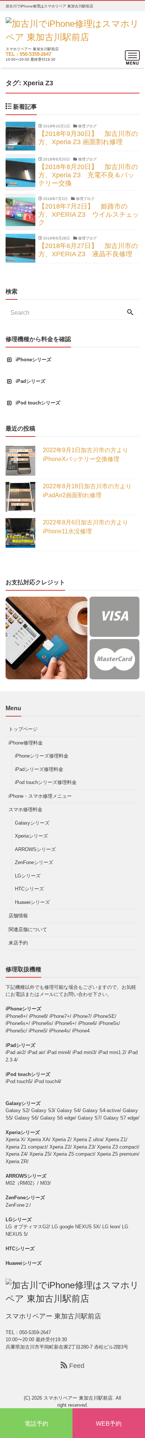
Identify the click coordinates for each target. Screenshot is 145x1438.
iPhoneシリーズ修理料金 (41, 756)
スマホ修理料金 (25, 809)
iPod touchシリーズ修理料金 (46, 782)
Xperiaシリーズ (31, 836)
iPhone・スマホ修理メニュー (40, 796)
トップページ (23, 729)
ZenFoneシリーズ (34, 862)
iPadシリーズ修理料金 (39, 769)
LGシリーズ (28, 876)
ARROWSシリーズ (35, 849)
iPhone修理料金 (26, 743)
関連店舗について (28, 929)
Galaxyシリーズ (32, 823)
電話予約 (36, 1423)
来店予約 (18, 943)
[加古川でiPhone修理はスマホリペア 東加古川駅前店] (72, 30)
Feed (75, 1365)
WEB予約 (109, 1423)
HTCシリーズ (29, 889)
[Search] (130, 313)
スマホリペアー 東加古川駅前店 (78, 1398)
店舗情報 (18, 915)
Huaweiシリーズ (32, 902)
